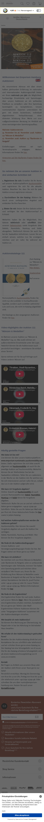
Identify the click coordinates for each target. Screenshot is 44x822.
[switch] (39, 10)
